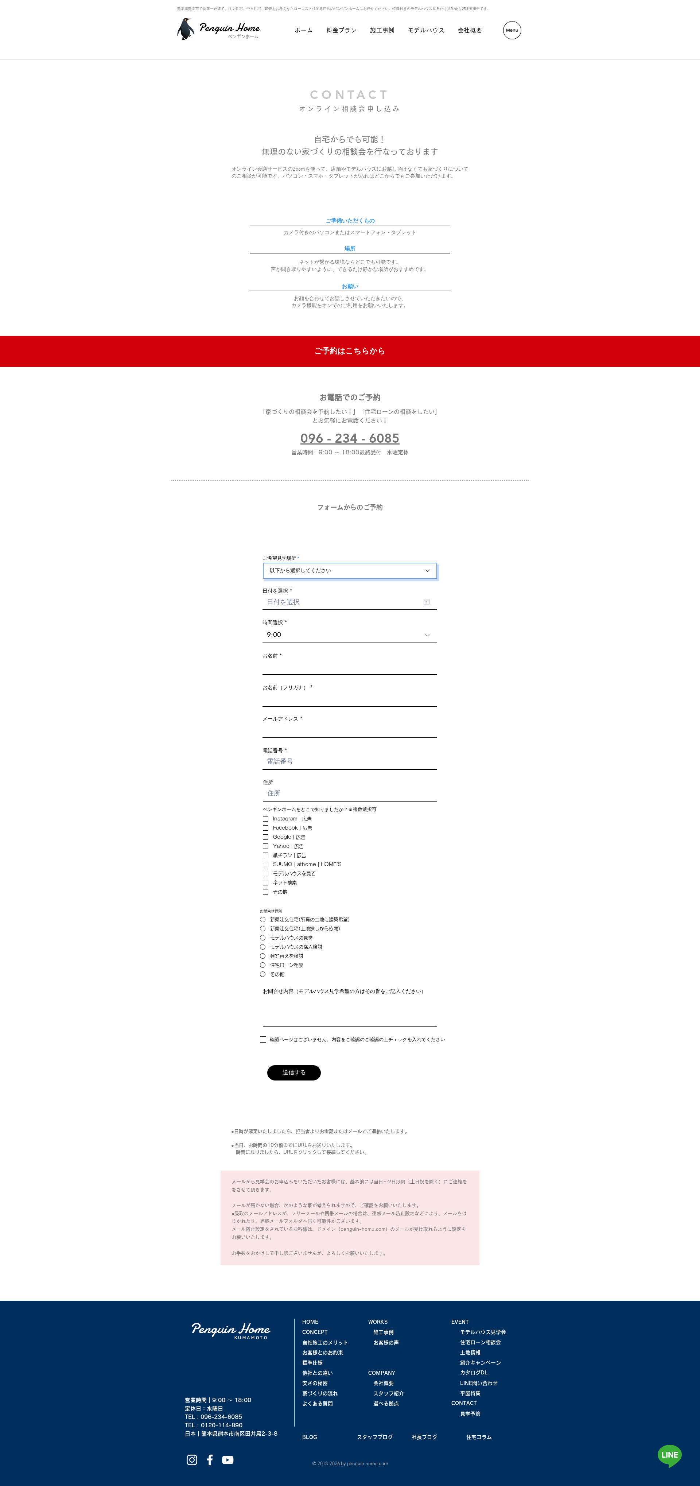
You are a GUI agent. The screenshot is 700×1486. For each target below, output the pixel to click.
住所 (268, 782)
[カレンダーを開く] (426, 602)
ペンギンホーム (243, 36)
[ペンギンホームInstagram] (192, 1460)
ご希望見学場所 (279, 558)
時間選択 (272, 622)
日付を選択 (278, 590)
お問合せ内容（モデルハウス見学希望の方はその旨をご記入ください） (344, 991)
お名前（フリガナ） (285, 687)
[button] (512, 30)
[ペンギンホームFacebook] (210, 1460)
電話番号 (272, 750)
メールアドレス (280, 718)
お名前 (270, 655)
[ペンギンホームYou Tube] (228, 1460)
